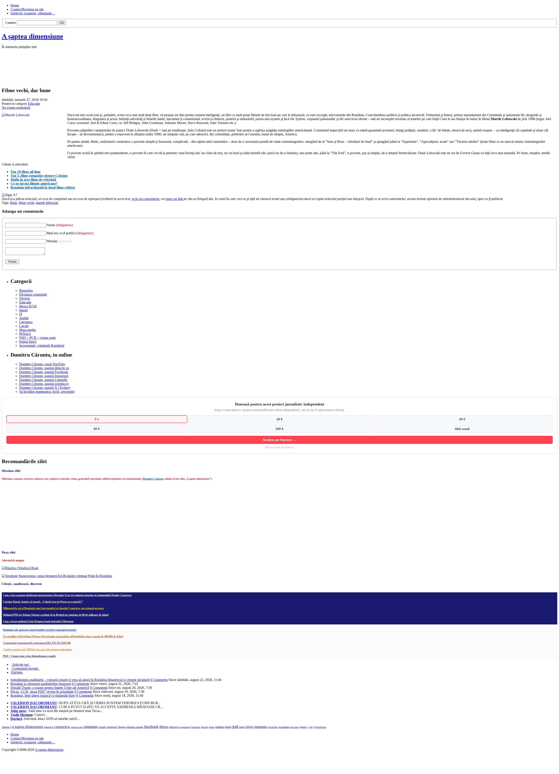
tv (308, 727)
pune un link (174, 199)
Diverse (24, 298)
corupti (101, 727)
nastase (219, 727)
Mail (70, 233)
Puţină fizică (27, 341)
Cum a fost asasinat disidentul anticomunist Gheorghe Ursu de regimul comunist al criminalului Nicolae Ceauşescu (67, 595)
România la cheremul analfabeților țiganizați (40, 684)
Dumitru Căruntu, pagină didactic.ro (44, 368)
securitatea (283, 727)
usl (310, 727)
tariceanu (294, 727)
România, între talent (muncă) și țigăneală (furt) (42, 695)
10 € (279, 419)
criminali (111, 727)
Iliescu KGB (28, 306)
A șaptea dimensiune (32, 36)
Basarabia (26, 290)
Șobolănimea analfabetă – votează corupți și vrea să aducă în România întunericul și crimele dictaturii (79, 680)
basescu (48, 727)
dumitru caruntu (135, 727)
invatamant (184, 727)
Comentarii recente (25, 668)
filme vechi (26, 203)
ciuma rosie (76, 727)
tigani (303, 727)
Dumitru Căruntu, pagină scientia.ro (44, 384)
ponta (228, 727)
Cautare (10, 22)
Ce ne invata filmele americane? (33, 183)
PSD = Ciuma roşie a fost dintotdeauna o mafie (29, 656)
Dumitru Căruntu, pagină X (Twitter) (44, 388)
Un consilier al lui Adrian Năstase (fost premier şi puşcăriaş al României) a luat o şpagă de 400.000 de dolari (63, 636)
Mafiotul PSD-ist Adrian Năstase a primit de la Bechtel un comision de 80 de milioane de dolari (56, 614)
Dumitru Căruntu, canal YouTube (42, 364)
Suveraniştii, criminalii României (41, 345)
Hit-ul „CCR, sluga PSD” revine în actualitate (42, 691)
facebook (151, 726)
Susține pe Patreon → (279, 440)
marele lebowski (47, 203)
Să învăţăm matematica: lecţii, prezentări (46, 391)
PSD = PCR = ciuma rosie (37, 338)
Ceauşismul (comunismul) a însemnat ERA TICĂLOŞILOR (37, 643)
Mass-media (27, 330)
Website (59, 241)
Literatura (26, 322)
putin (241, 727)
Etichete (16, 672)
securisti (273, 727)
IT (20, 314)
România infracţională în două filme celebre (42, 187)
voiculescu (319, 727)
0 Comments (159, 680)
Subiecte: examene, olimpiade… (32, 13)
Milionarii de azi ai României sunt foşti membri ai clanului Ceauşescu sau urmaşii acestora (53, 608)
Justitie (24, 318)
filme (13, 203)
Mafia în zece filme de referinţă (33, 179)
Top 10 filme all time (25, 172)
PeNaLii (25, 334)
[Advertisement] (67, 72)
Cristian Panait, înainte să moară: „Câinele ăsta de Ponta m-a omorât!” (43, 601)
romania (260, 726)
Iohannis (195, 727)
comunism (90, 727)
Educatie (34, 103)
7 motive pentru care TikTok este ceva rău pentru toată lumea (37, 649)
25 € (462, 419)
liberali (204, 727)
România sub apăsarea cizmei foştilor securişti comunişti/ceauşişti (39, 629)
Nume (60, 225)
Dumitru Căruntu (153, 478)
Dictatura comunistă (33, 294)
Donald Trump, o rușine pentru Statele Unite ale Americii (49, 688)
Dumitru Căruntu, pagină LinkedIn (43, 380)
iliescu (163, 727)
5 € (97, 419)
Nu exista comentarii (16, 107)
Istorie (23, 310)
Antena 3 (6, 727)
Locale (24, 326)
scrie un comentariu (145, 199)
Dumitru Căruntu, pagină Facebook (43, 372)
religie (249, 727)
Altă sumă (462, 429)
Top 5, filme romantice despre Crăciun (38, 176)
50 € (97, 429)
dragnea (122, 727)
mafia (211, 727)
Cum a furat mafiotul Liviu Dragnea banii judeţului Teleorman (38, 621)
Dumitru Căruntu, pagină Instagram (43, 376)
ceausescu (62, 727)
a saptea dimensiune (27, 727)
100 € (279, 429)
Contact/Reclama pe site (27, 9)
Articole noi (20, 664)
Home (14, 5)
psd (235, 726)
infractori (173, 727)
